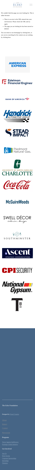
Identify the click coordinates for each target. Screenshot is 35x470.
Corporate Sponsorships (9, 458)
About (4, 420)
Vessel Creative (14, 414)
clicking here (26, 32)
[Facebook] (11, 394)
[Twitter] (19, 394)
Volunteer (5, 463)
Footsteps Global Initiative (10, 444)
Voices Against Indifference (10, 442)
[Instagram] (15, 394)
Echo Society (6, 456)
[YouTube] (23, 394)
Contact (5, 428)
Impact (4, 424)
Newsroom (6, 433)
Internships (5, 461)
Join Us (4, 453)
